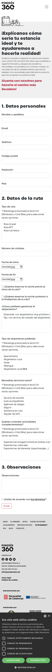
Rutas (25, 522)
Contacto (20, 528)
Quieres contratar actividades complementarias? (19, 423)
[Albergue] (26, 365)
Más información (42, 632)
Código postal (10, 156)
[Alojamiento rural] (26, 359)
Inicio (5, 522)
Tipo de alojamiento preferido (18, 338)
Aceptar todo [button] (13, 660)
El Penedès (15, 522)
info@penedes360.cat (11, 572)
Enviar (6, 505)
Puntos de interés (37, 522)
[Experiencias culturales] (26, 445)
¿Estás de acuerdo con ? (24, 499)
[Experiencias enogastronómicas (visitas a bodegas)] (26, 442)
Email (5, 128)
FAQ (4, 528)
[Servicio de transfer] (26, 398)
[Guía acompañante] (26, 401)
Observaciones (10, 475)
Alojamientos (9, 525)
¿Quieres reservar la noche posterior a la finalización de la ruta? (25, 298)
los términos (38, 499)
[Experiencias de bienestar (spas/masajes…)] (26, 448)
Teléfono (7, 142)
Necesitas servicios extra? (17, 380)
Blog (11, 528)
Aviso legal (6, 578)
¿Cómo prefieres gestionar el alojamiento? (18, 308)
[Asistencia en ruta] (26, 410)
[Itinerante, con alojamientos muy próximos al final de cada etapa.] (26, 314)
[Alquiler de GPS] (26, 414)
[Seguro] (26, 407)
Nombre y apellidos (13, 114)
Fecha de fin (9, 274)
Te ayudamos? (41, 525)
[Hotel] (26, 362)
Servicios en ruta (24, 525)
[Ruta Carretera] (26, 230)
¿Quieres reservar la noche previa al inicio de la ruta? (23, 288)
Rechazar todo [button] (38, 660)
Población (7, 169)
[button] (26, 667)
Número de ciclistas (13, 248)
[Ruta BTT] (26, 227)
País (4, 183)
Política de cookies (10, 580)
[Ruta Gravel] (26, 224)
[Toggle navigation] (46, 6)
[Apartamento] (26, 356)
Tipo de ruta (8, 206)
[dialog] (26, 642)
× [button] (49, 616)
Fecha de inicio (10, 262)
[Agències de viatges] (26, 404)
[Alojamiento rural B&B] (26, 369)
